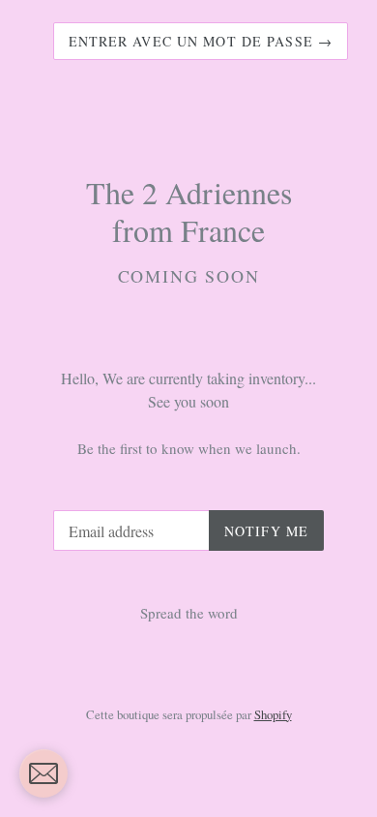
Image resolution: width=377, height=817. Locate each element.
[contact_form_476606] (43, 773)
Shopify (273, 714)
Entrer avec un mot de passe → (201, 41)
